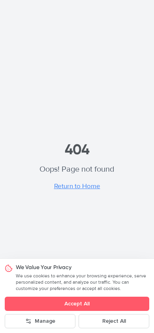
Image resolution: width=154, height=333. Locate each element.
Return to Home (77, 186)
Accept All (77, 303)
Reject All (114, 321)
